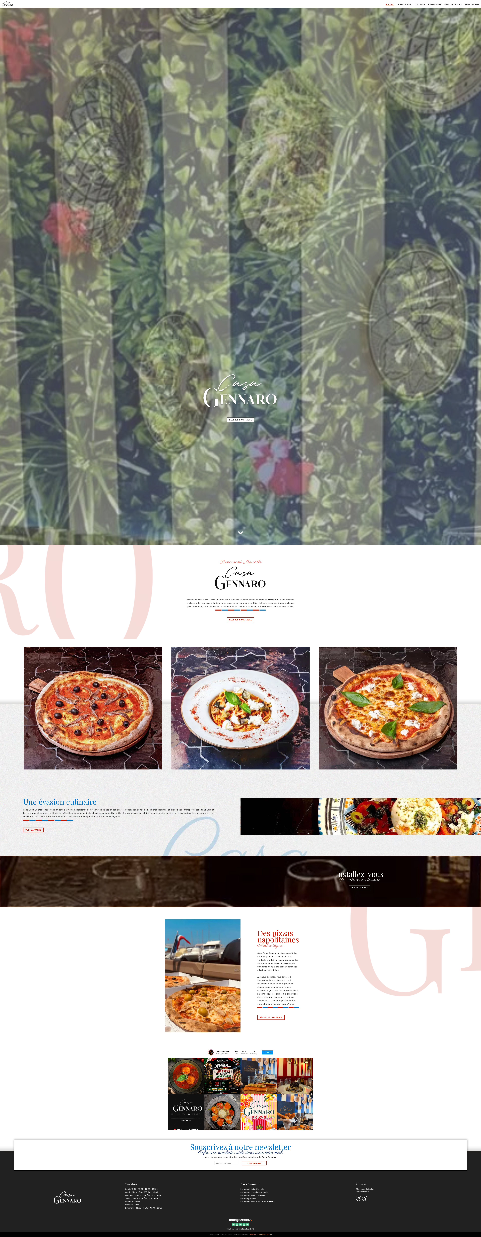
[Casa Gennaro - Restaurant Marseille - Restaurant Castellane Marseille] (93, 708)
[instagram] (359, 1200)
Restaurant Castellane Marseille (254, 1192)
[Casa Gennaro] (240, 1220)
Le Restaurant (359, 887)
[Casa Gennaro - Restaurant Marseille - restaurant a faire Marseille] (388, 708)
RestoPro (254, 1234)
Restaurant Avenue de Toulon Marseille (258, 1201)
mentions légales (265, 1234)
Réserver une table (240, 420)
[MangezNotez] (365, 1200)
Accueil (390, 4)
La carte (420, 4)
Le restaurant (404, 4)
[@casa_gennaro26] (211, 1052)
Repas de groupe (453, 4)
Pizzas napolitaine (248, 1198)
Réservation (434, 4)
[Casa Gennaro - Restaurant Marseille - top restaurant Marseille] (240, 708)
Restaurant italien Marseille (252, 1189)
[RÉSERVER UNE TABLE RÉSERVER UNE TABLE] (240, 137)
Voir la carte (33, 830)
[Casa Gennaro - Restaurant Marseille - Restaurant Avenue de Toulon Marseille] (361, 816)
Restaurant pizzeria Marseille (253, 1195)
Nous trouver (472, 4)
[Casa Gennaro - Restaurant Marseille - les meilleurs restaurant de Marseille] (203, 975)
